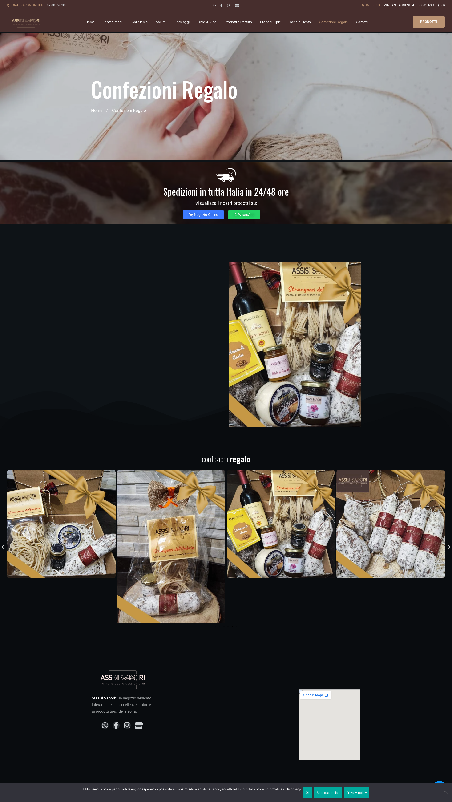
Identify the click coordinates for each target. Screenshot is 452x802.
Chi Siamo (140, 22)
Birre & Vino (207, 22)
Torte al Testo (300, 22)
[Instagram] (228, 6)
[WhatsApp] (214, 6)
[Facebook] (221, 6)
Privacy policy (356, 792)
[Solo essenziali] (446, 792)
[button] (3, 546)
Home (90, 22)
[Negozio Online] (237, 6)
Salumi (161, 22)
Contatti (362, 22)
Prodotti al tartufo (238, 22)
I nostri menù (113, 22)
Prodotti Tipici (271, 22)
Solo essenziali (328, 792)
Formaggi (182, 22)
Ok (308, 792)
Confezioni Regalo (333, 22)
